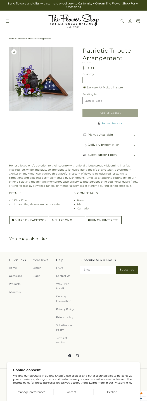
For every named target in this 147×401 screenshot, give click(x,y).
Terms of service (61, 340)
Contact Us (63, 275)
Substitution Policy (64, 327)
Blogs (36, 275)
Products (14, 284)
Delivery (92, 87)
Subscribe (127, 269)
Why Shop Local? (62, 286)
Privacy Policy (123, 382)
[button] (7, 21)
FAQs (59, 267)
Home (12, 38)
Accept (71, 392)
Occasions (15, 275)
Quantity (88, 74)
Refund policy (64, 317)
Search (37, 267)
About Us (15, 292)
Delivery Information (63, 299)
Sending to (95, 94)
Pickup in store (113, 87)
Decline (112, 392)
